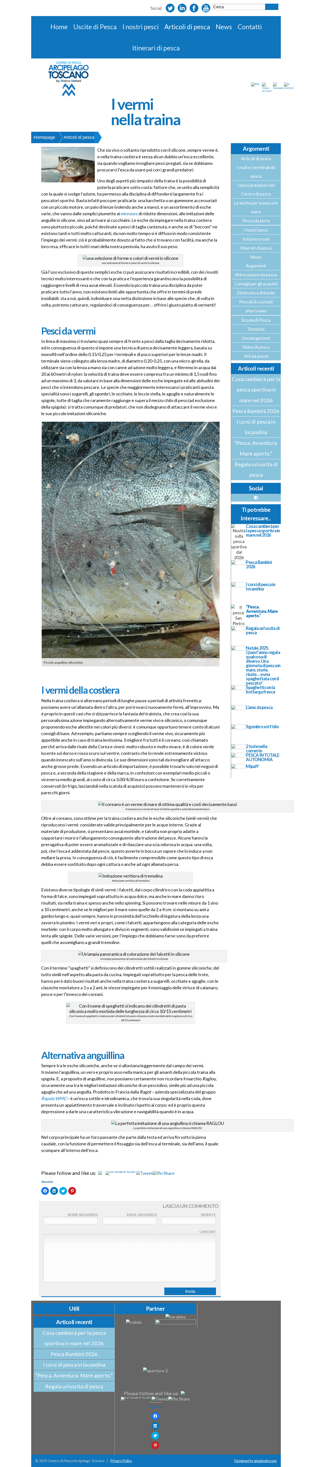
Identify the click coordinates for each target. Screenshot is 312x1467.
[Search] (271, 7)
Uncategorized (256, 338)
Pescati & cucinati (256, 301)
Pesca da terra (256, 220)
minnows (129, 213)
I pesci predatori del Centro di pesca (256, 189)
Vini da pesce (256, 356)
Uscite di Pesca (95, 27)
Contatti (250, 27)
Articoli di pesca (187, 27)
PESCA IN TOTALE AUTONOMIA (262, 757)
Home (59, 27)
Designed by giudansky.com (255, 1461)
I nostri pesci (140, 27)
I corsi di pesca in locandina (256, 427)
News (224, 27)
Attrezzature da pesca (256, 274)
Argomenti (256, 265)
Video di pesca (256, 347)
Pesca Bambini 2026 (256, 411)
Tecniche (256, 329)
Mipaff (252, 766)
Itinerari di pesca (156, 48)
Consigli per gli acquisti (256, 283)
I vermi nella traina (145, 111)
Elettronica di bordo (256, 292)
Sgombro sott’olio (262, 726)
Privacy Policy (121, 1461)
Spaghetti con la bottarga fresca (260, 689)
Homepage (44, 137)
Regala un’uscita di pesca (256, 469)
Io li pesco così (256, 239)
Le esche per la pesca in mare (256, 207)
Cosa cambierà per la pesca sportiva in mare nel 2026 (256, 389)
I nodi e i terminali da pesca (256, 172)
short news (256, 310)
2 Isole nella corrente (256, 748)
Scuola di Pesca (256, 320)
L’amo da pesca (259, 707)
